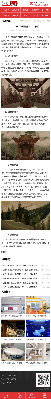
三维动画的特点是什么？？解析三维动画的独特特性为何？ (21, 283)
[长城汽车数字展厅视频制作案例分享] (38, 305)
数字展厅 (35, 10)
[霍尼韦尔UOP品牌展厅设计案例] (13, 305)
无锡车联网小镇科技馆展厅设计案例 (38, 363)
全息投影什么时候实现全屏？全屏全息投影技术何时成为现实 (21, 270)
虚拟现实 (25, 15)
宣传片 (25, 10)
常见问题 (46, 21)
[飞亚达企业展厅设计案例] (13, 328)
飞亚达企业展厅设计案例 (13, 339)
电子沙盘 (45, 10)
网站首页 (5, 10)
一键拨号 (19, 397)
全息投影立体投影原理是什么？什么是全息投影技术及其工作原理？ (21, 274)
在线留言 (45, 397)
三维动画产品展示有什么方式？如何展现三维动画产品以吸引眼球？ (21, 279)
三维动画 (15, 10)
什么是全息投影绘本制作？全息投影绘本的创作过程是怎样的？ (21, 266)
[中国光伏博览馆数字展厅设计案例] (13, 352)
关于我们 (45, 15)
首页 (30, 21)
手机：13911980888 (8, 379)
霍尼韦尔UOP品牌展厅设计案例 (13, 316)
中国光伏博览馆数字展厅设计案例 (13, 363)
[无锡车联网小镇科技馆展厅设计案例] (38, 352)
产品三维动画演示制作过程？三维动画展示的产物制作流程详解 (21, 287)
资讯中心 (37, 21)
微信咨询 (32, 397)
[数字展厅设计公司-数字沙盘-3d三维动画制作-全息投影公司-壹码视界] (13, 3)
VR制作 (35, 15)
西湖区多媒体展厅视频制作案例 (38, 339)
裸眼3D (15, 15)
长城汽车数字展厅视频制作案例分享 (38, 316)
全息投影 (5, 15)
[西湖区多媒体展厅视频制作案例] (38, 328)
